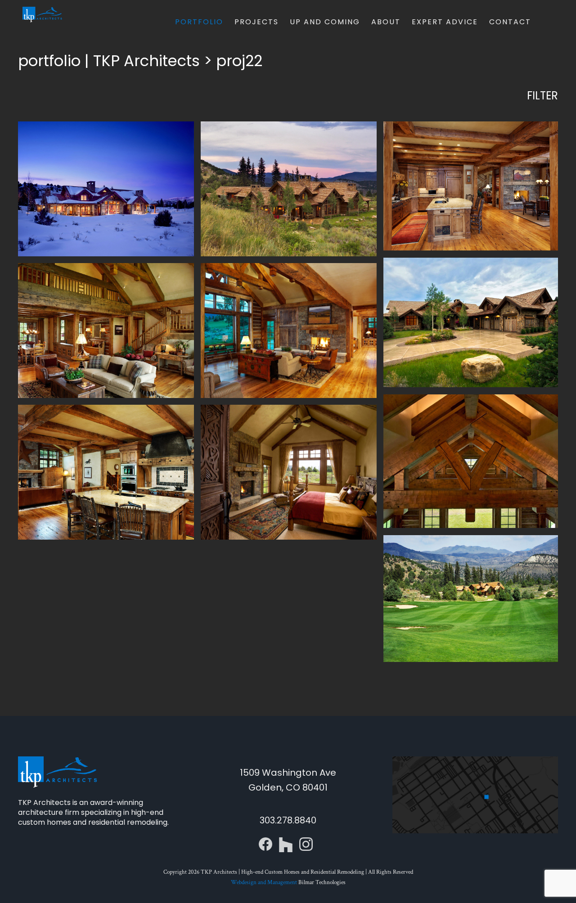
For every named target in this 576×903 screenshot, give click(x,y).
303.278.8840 (288, 820)
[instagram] (306, 840)
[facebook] (265, 840)
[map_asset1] (475, 759)
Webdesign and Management (264, 882)
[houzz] (285, 840)
